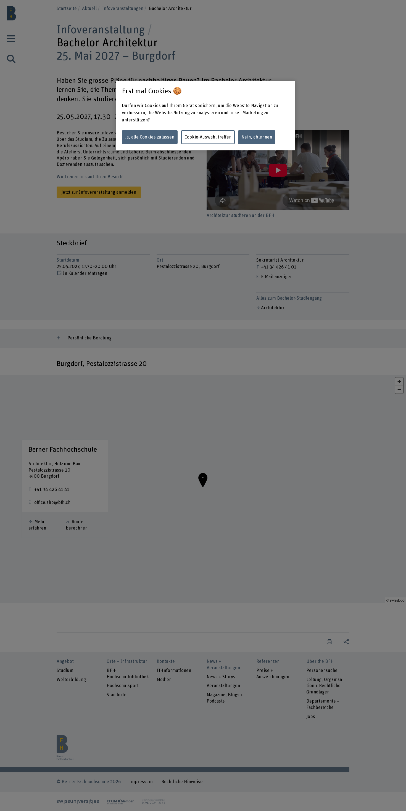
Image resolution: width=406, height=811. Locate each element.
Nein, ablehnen (256, 137)
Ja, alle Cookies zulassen (149, 137)
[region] (205, 116)
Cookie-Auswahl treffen (207, 137)
